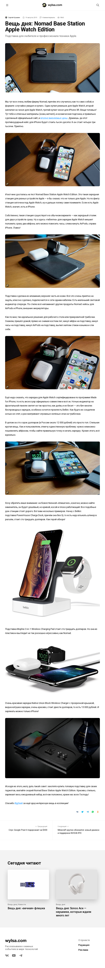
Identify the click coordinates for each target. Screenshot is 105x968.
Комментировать (49, 17)
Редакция (83, 945)
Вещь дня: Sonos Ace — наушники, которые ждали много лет (73, 912)
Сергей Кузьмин (14, 17)
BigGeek (19, 803)
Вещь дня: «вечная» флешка (26, 908)
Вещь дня (12, 904)
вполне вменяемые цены (54, 118)
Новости (22, 904)
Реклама (83, 950)
